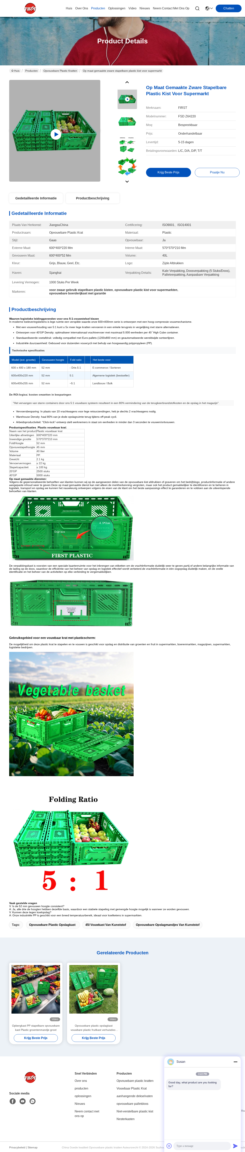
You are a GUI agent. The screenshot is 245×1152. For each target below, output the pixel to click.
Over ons (81, 1080)
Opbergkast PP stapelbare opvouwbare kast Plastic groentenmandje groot (36, 1027)
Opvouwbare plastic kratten (60, 70)
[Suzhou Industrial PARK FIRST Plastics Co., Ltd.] (30, 8)
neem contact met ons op (171, 8)
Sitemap (33, 1147)
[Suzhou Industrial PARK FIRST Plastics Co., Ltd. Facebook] (12, 1101)
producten (98, 8)
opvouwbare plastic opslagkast (52, 924)
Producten (31, 70)
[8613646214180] (32, 1101)
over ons (81, 8)
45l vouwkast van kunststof (105, 924)
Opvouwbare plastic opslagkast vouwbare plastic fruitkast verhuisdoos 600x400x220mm (94, 1028)
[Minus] (235, 1061)
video (132, 8)
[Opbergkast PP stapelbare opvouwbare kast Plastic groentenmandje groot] (35, 993)
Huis (69, 8)
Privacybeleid (17, 1147)
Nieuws (80, 1103)
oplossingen (116, 8)
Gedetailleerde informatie (36, 198)
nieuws (145, 8)
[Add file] (169, 1146)
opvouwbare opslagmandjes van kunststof (167, 924)
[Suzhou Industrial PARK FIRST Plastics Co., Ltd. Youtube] (22, 1101)
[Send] (235, 1146)
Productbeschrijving (92, 198)
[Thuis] (30, 1082)
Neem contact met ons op (87, 1114)
